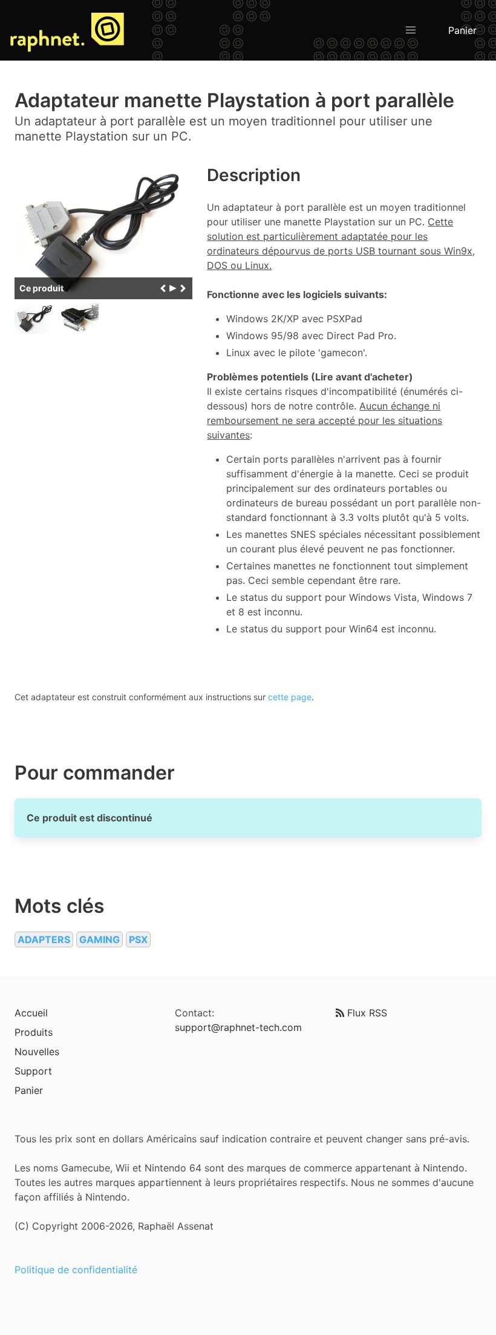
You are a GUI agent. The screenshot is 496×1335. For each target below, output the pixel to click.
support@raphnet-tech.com (238, 1027)
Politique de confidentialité (76, 1270)
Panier (462, 30)
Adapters (44, 939)
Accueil (31, 1013)
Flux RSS (365, 1013)
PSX (138, 939)
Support (33, 1071)
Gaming (99, 939)
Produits (34, 1032)
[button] (410, 30)
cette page (290, 697)
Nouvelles (37, 1051)
